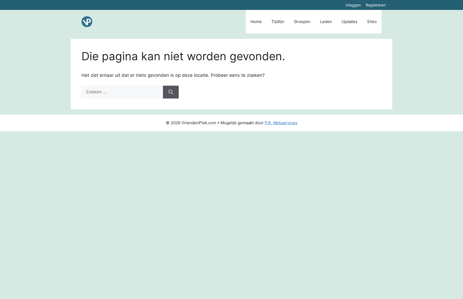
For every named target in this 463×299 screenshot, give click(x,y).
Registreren (376, 5)
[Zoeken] (171, 92)
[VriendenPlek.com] (86, 22)
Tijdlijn (277, 21)
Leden (326, 21)
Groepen (302, 21)
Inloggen (353, 5)
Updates (349, 21)
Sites (372, 21)
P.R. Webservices (281, 122)
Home (256, 21)
